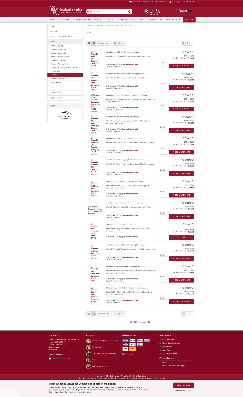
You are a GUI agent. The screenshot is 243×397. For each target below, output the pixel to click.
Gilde (141, 20)
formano (110, 20)
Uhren (55, 75)
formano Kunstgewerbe (59, 64)
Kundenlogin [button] (175, 2)
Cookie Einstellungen (140, 376)
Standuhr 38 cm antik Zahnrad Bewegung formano (126, 288)
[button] (88, 43)
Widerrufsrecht (126, 376)
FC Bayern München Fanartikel (87, 20)
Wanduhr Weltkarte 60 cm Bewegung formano (124, 138)
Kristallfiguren (167, 346)
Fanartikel (64, 20)
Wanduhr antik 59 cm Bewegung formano (122, 52)
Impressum (53, 350)
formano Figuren (168, 339)
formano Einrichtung (58, 53)
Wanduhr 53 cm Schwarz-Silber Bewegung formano (127, 74)
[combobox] (104, 43)
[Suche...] (129, 11)
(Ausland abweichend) (130, 64)
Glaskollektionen (126, 20)
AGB (106, 376)
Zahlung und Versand (100, 366)
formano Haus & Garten (60, 57)
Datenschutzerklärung (83, 392)
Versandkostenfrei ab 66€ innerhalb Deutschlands (148, 2)
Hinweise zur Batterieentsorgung (173, 366)
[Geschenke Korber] (66, 10)
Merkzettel (190, 2)
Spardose (56, 71)
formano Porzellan (58, 60)
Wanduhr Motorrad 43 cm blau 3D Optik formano (125, 245)
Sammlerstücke (154, 20)
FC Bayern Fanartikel (169, 353)
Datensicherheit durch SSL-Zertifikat (105, 341)
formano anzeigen (57, 46)
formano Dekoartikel (58, 49)
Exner (52, 20)
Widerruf (95, 360)
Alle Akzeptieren (183, 385)
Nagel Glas (166, 350)
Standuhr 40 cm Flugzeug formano (120, 224)
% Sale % (189, 20)
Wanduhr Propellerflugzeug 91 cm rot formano (124, 203)
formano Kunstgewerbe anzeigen (65, 68)
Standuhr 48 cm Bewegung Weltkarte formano (124, 181)
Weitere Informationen (184, 391)
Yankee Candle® (173, 20)
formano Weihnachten (59, 78)
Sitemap (165, 362)
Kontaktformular (54, 347)
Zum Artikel (181, 237)
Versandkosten (134, 378)
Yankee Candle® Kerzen (171, 343)
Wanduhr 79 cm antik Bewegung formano (122, 117)
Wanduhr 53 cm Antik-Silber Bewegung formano (125, 266)
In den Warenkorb (181, 66)
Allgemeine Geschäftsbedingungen (105, 353)
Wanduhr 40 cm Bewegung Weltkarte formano (124, 160)
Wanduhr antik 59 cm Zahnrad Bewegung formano (126, 95)
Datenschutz (97, 347)
